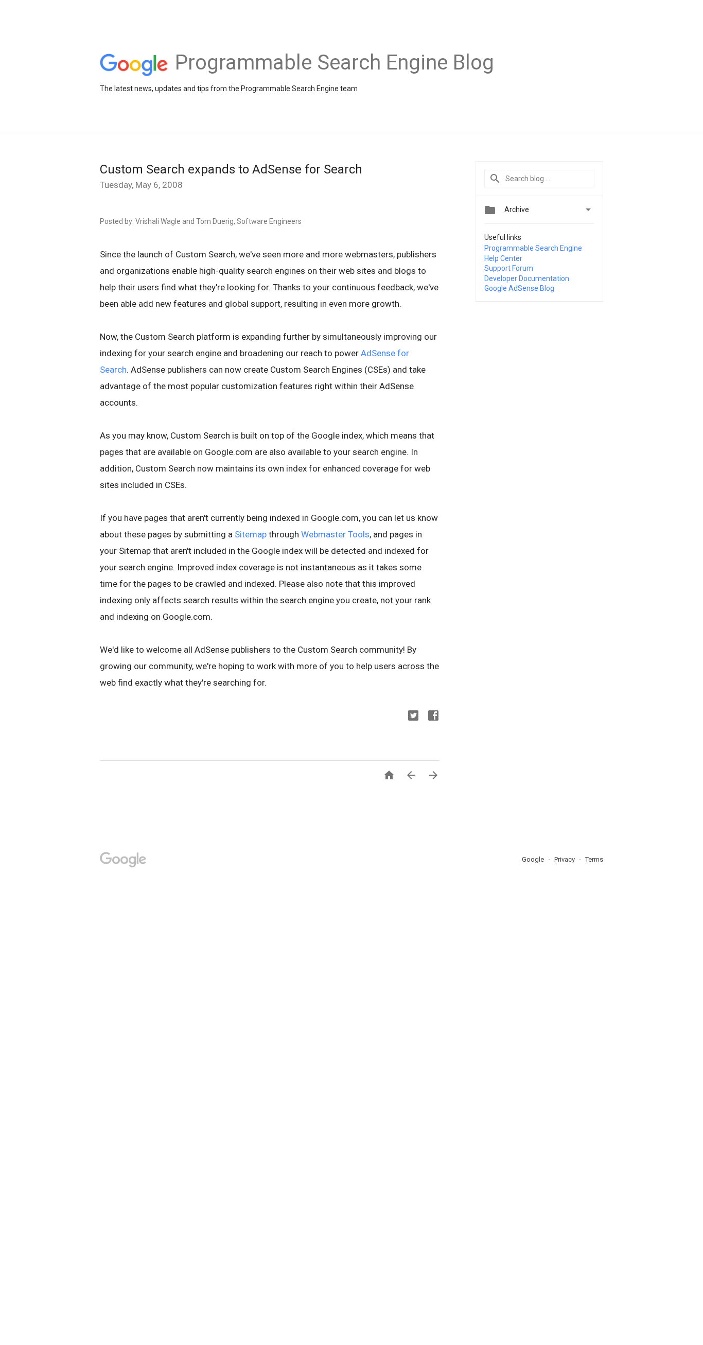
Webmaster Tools (335, 534)
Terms (594, 859)
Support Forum (508, 268)
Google (534, 859)
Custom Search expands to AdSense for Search (231, 169)
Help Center (503, 258)
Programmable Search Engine (533, 248)
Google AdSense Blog (519, 288)
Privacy (565, 859)
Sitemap (252, 534)
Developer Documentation (526, 278)
